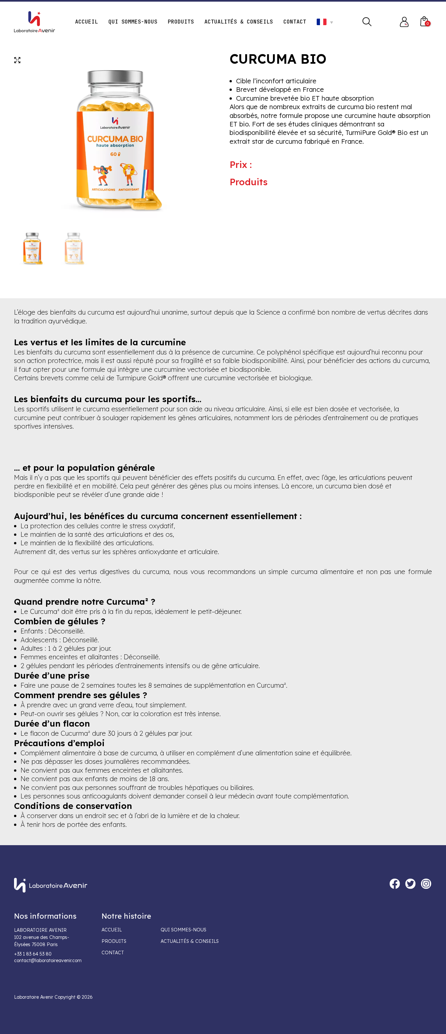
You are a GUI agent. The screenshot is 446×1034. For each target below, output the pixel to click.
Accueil (112, 930)
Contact (113, 953)
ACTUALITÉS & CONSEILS (190, 941)
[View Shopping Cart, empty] (424, 22)
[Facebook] (395, 884)
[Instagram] (426, 884)
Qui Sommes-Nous (183, 930)
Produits (114, 941)
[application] (330, 22)
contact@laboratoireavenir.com (48, 960)
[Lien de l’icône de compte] (404, 22)
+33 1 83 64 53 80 (33, 954)
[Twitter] (410, 884)
